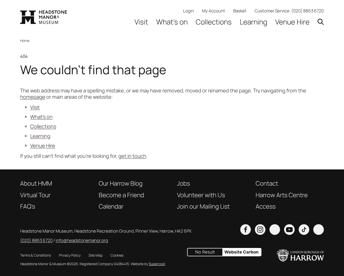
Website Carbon (241, 252)
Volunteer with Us (201, 195)
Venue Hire (292, 21)
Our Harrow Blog (121, 183)
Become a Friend (121, 195)
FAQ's (27, 206)
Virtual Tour (35, 195)
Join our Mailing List (203, 206)
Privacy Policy (70, 255)
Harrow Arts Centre (282, 195)
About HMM (36, 183)
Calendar (111, 206)
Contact (267, 183)
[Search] (321, 22)
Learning (253, 21)
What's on (172, 21)
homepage (32, 96)
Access (266, 206)
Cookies (117, 255)
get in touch (132, 156)
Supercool (157, 263)
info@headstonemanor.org (82, 240)
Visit (141, 21)
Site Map (95, 255)
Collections (214, 21)
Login (188, 10)
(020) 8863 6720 (307, 10)
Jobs (183, 183)
